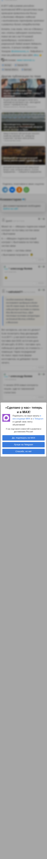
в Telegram (38, 418)
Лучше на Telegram (23, 444)
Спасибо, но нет (23, 451)
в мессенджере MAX (27, 417)
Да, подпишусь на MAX (23, 438)
